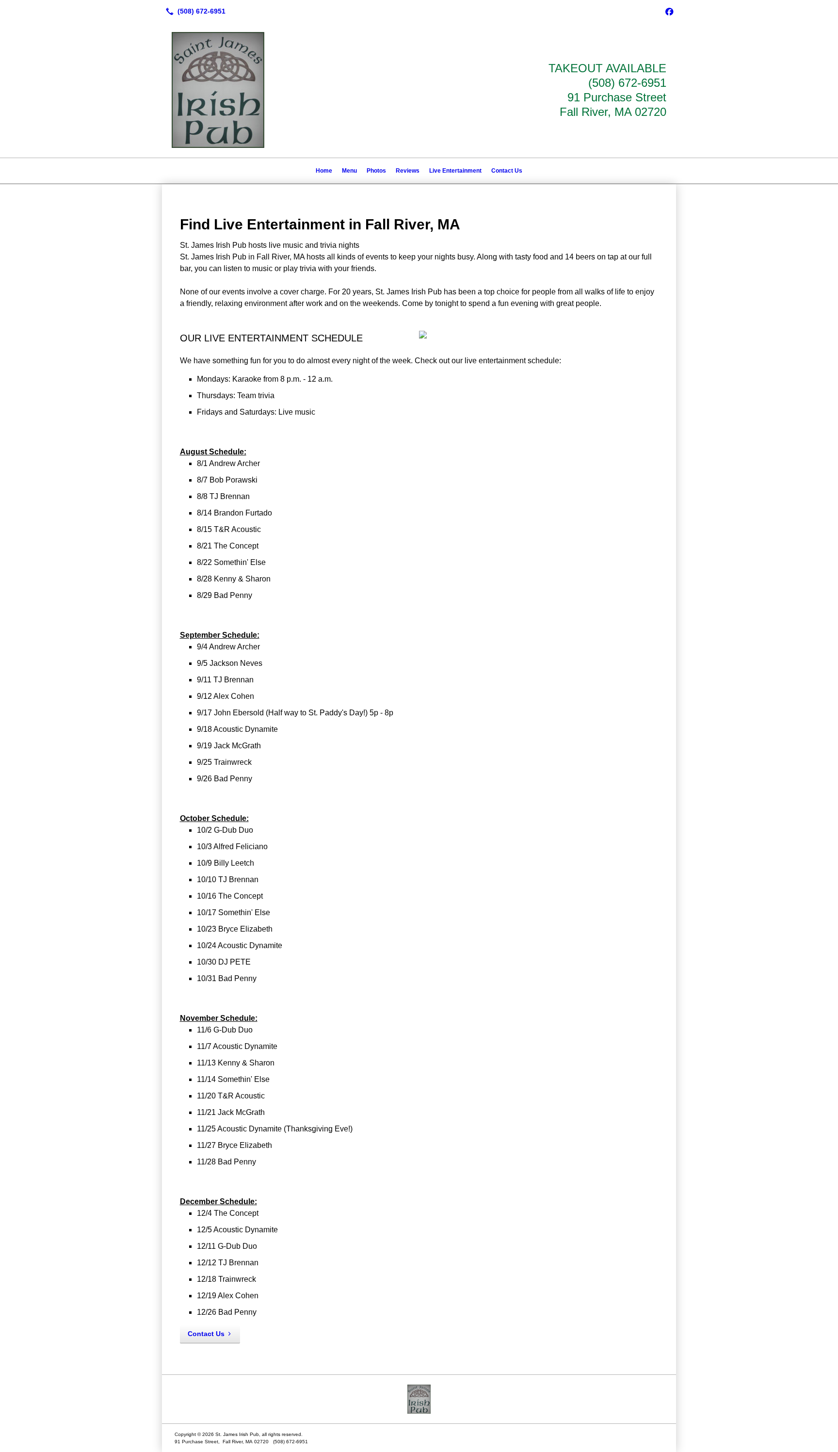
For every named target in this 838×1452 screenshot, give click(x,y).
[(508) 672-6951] (194, 11)
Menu (349, 170)
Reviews (407, 170)
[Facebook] (669, 11)
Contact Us (506, 170)
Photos (376, 170)
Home (324, 170)
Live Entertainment (455, 170)
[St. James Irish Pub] (419, 1399)
